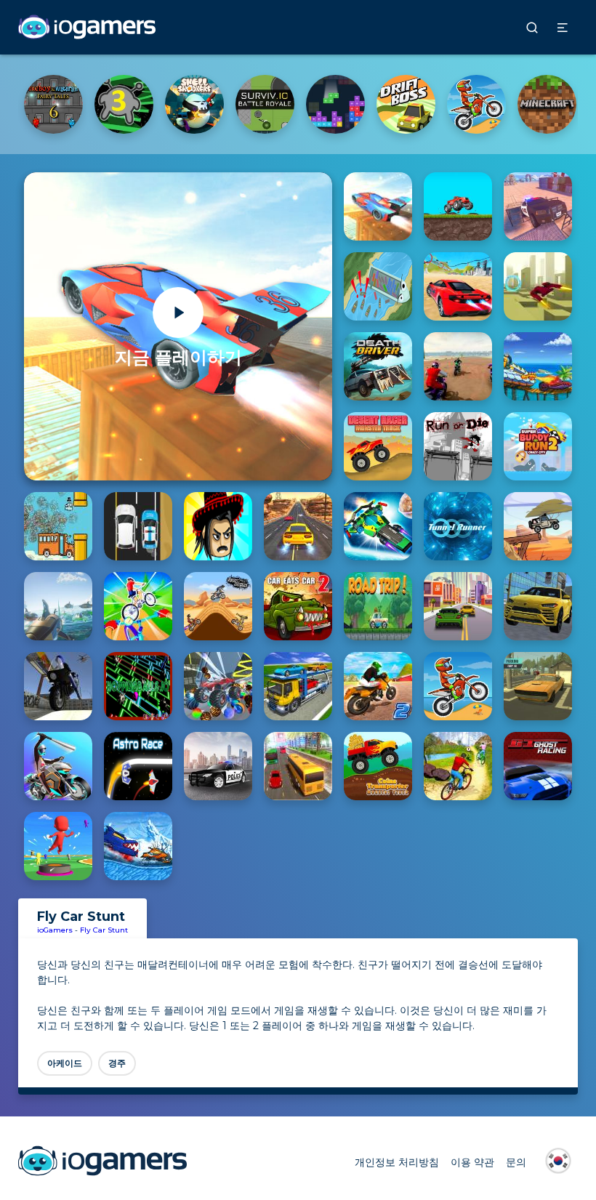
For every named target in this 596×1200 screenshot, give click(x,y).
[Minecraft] (194, 104)
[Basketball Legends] (264, 104)
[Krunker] (405, 104)
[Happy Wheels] (335, 104)
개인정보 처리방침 (397, 1162)
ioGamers (55, 930)
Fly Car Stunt (104, 930)
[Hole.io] (547, 104)
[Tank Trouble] (476, 104)
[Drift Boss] (53, 104)
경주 (117, 1063)
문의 (516, 1162)
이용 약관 (472, 1162)
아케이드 (64, 1063)
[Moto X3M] (123, 104)
